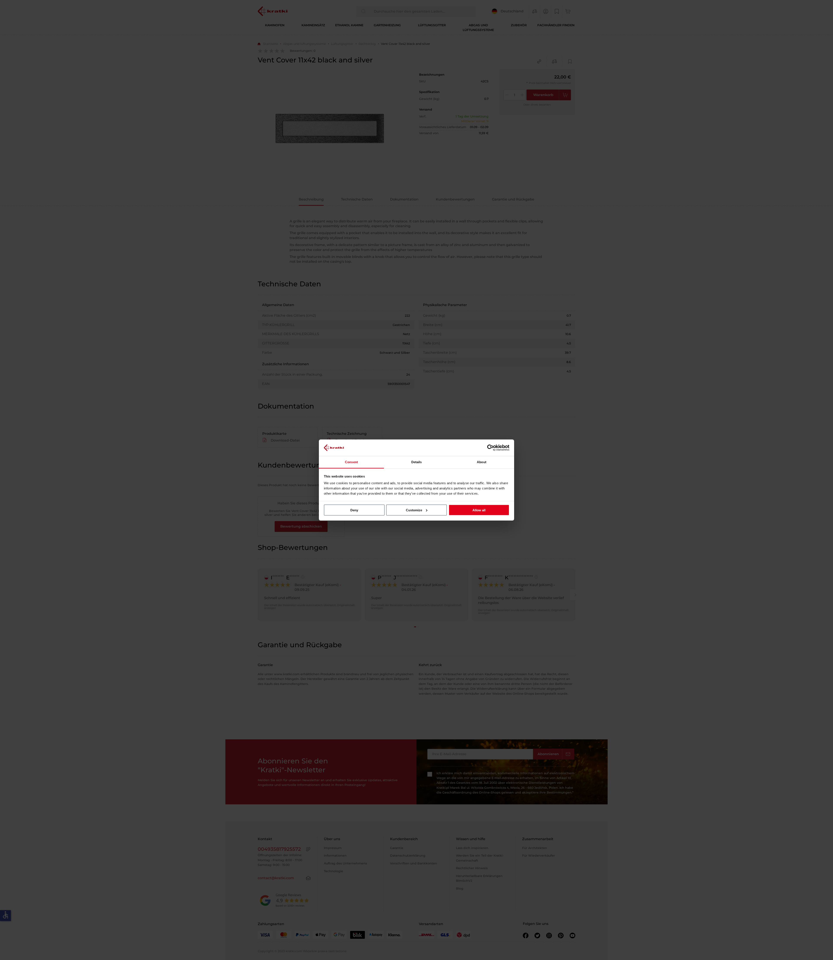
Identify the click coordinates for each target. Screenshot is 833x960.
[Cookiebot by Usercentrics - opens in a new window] (490, 447)
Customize (414, 510)
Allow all (478, 510)
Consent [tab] (351, 462)
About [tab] (481, 462)
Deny (354, 510)
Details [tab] (416, 462)
